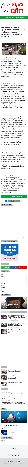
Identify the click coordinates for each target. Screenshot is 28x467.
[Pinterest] (12, 201)
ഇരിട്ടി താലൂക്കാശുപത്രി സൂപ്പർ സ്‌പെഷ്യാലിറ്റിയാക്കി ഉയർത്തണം (15, 371)
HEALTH (14, 274)
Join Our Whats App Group (16, 196)
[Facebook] (6, 201)
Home (2, 25)
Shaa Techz (17, 461)
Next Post (24, 237)
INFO (14, 278)
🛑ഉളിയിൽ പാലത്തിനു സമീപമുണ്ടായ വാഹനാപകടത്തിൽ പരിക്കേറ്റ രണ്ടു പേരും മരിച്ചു (16, 331)
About (9, 463)
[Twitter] (9, 201)
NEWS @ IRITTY (23, 459)
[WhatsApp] (15, 201)
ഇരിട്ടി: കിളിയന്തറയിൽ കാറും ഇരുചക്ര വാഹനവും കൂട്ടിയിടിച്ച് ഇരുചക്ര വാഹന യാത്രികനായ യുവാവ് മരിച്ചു (14, 403)
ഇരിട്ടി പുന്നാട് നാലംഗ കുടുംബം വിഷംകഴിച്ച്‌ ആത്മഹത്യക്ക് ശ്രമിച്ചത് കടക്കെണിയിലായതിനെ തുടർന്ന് (17, 324)
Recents (14, 312)
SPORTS (14, 287)
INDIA (14, 276)
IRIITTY (14, 280)
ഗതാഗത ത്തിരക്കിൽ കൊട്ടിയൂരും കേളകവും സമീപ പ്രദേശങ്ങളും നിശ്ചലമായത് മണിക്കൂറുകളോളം (17, 377)
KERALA (14, 285)
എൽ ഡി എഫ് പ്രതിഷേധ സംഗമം (15, 382)
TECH (14, 289)
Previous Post (5, 237)
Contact (14, 463)
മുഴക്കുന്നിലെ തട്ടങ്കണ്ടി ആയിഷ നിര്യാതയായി (10, 304)
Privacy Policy (21, 463)
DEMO (9, 431)
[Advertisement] (14, 350)
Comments (22, 312)
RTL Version (14, 465)
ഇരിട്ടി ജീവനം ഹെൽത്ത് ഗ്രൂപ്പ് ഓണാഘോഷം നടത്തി (13, 398)
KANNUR (14, 283)
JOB (14, 282)
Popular (6, 312)
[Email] (18, 201)
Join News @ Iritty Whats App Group (15, 17)
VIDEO (14, 291)
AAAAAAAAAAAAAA (12, 425)
